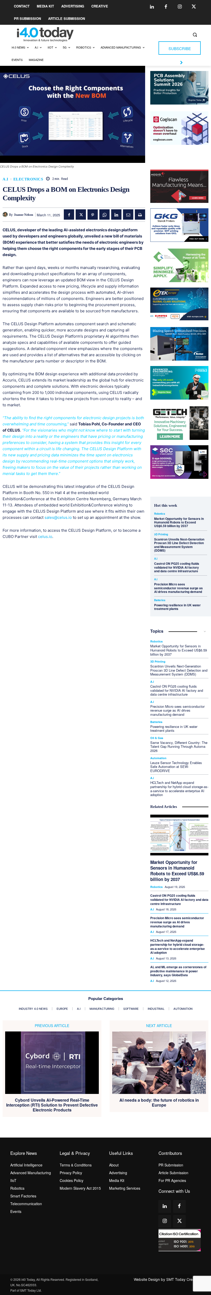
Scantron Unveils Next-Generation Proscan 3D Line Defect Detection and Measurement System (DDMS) (179, 545)
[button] (195, 35)
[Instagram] (180, 7)
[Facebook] (166, 7)
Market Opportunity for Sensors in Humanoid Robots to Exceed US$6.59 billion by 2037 (179, 522)
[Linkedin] (152, 7)
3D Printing (161, 534)
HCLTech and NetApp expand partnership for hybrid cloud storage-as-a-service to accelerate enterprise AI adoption (179, 788)
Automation (158, 758)
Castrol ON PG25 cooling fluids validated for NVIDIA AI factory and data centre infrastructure (176, 567)
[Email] (128, 214)
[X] (81, 214)
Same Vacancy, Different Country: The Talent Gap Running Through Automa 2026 (178, 746)
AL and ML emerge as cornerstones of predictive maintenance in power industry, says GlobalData (178, 971)
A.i (5, 179)
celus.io (45, 536)
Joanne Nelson (23, 215)
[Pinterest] (92, 214)
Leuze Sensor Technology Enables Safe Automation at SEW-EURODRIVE (176, 766)
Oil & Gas (156, 737)
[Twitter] (194, 7)
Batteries (159, 600)
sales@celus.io (58, 517)
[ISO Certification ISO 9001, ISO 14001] (180, 1240)
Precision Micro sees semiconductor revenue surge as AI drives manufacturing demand (178, 588)
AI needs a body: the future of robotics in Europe (159, 1102)
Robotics (159, 513)
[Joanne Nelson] (6, 214)
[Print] (140, 214)
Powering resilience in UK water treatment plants (177, 607)
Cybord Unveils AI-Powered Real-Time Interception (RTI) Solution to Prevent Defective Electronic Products (52, 1105)
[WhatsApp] (104, 214)
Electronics (28, 179)
